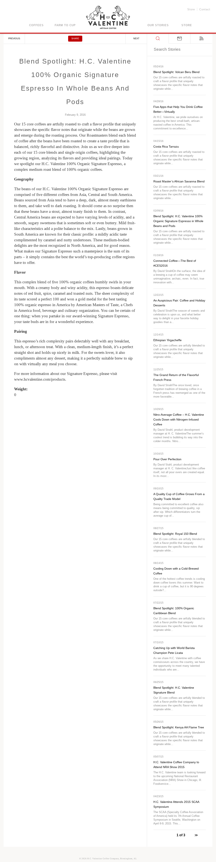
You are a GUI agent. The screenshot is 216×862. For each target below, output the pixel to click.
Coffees (36, 25)
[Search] (158, 38)
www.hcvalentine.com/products (39, 379)
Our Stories (158, 25)
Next (136, 38)
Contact (204, 9)
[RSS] (201, 38)
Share (75, 38)
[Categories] (179, 38)
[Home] (108, 18)
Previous (14, 38)
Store (191, 9)
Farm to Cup (65, 25)
